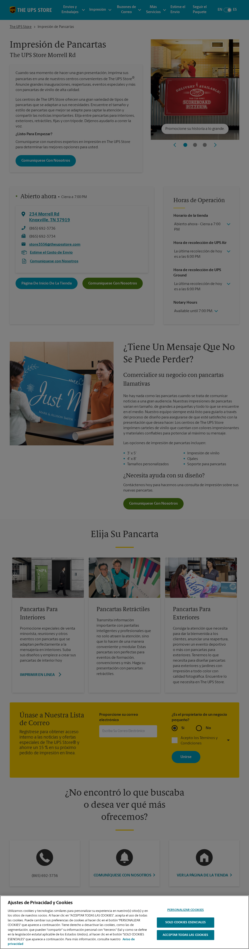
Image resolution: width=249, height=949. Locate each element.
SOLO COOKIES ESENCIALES (185, 922)
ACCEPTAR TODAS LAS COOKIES (185, 935)
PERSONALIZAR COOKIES (185, 910)
